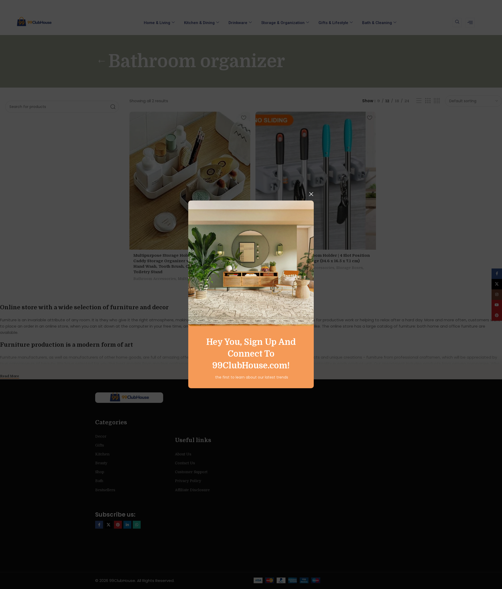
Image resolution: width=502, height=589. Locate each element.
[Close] (311, 194)
